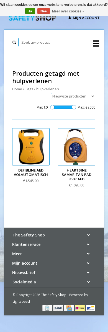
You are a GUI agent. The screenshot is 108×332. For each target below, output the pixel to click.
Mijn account (86, 17)
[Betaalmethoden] (47, 307)
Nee (43, 11)
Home (17, 88)
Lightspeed (21, 301)
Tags (29, 88)
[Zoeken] (14, 42)
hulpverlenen (47, 88)
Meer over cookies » (68, 11)
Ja (30, 11)
